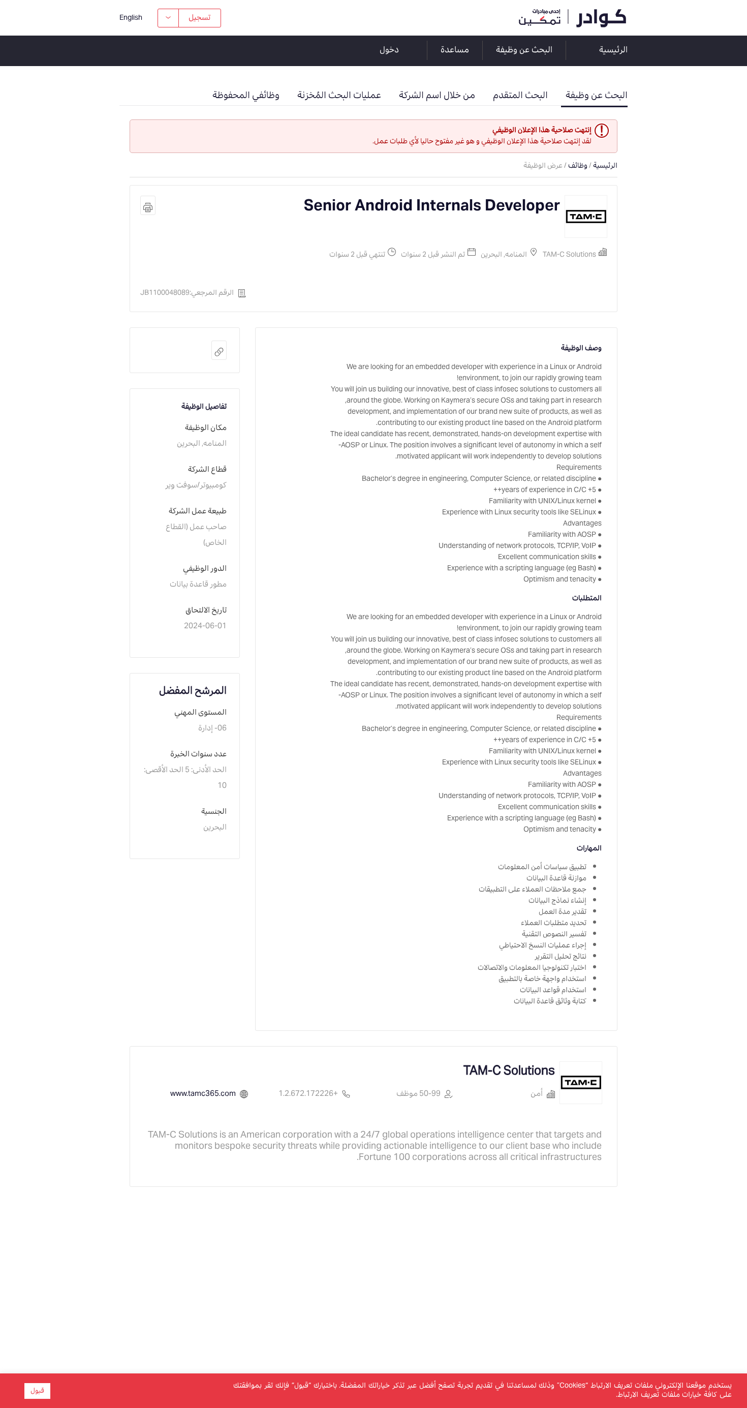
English (130, 17)
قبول (37, 1391)
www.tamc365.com (203, 1094)
